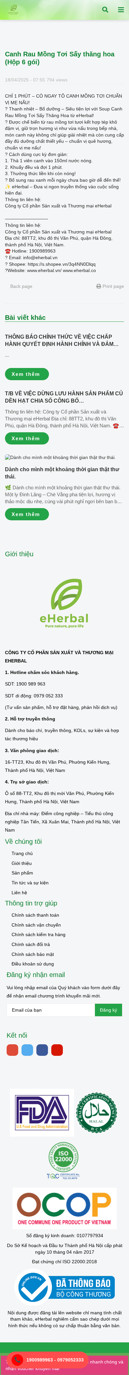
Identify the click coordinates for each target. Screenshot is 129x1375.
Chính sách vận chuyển (36, 925)
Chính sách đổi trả (31, 944)
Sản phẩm (22, 872)
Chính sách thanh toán (35, 915)
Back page (20, 286)
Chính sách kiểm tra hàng (38, 934)
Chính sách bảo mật (33, 954)
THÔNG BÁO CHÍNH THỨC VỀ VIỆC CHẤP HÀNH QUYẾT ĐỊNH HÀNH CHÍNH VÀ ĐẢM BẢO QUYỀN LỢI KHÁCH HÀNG (59, 341)
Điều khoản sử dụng (33, 963)
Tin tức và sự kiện (30, 882)
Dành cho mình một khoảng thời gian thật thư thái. (62, 473)
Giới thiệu (22, 863)
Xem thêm (26, 374)
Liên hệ (19, 892)
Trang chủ (22, 853)
